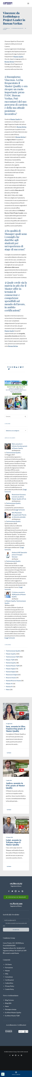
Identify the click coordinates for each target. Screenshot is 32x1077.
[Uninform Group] (7, 3)
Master (4, 29)
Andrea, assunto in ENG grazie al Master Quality (15, 785)
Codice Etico (9, 983)
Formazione (9, 967)
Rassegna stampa (10, 1009)
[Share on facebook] (8, 367)
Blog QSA (8, 1003)
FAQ (6, 974)
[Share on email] (9, 369)
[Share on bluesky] (21, 367)
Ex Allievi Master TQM (12, 1016)
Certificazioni (9, 980)
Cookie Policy (9, 989)
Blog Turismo (9, 1000)
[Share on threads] (12, 367)
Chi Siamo (8, 964)
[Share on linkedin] (16, 367)
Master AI (9, 683)
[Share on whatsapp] (19, 367)
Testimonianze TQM (12, 657)
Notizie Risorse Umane (13, 680)
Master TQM (10, 660)
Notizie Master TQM (12, 666)
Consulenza (9, 977)
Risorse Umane (11, 677)
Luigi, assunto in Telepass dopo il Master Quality (13, 842)
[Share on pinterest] (14, 367)
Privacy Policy (9, 986)
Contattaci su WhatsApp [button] (17, 897)
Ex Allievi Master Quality (13, 1012)
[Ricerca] (16, 416)
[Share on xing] (23, 367)
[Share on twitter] (10, 367)
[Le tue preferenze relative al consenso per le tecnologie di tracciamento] (2, 1074)
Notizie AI (9, 686)
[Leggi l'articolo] (20, 510)
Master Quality (11, 601)
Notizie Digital (11, 672)
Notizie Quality (11, 663)
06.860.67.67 (16, 883)
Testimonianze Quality (18, 28)
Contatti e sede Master (11, 953)
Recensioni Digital (12, 675)
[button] (28, 3)
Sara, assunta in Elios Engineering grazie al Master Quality (15, 728)
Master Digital (10, 669)
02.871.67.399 (16, 903)
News (8, 689)
